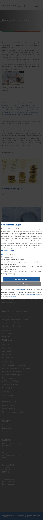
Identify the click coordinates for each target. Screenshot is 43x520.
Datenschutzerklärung (8, 250)
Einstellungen (20, 290)
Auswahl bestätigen (21, 284)
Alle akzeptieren (21, 279)
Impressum (12, 297)
